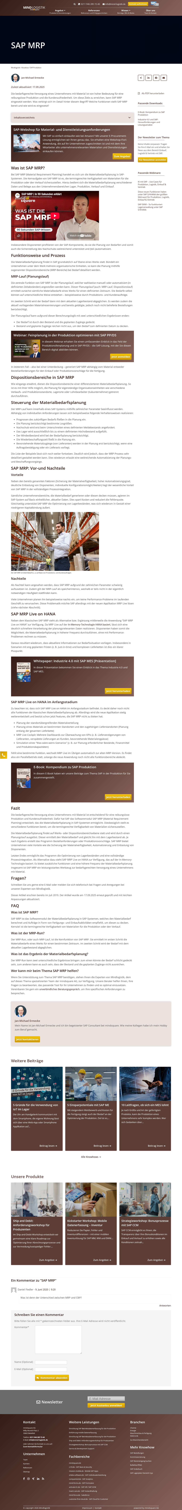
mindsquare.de (75, 1463)
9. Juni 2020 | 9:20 (45, 1289)
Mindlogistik (15, 68)
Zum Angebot (122, 156)
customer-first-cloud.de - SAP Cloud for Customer (88, 1499)
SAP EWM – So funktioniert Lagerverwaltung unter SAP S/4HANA (150, 207)
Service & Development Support (81, 1448)
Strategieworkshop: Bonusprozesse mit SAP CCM (88, 1444)
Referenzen (27, 1467)
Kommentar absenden (54, 1377)
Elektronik (134, 1436)
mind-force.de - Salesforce (79, 1495)
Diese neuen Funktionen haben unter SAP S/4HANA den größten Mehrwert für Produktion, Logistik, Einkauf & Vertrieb (153, 195)
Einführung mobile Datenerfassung (83, 1432)
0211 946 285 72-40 (90, 4)
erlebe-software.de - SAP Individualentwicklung (87, 1475)
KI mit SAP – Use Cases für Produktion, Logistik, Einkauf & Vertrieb (152, 184)
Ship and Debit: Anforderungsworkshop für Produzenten (91, 1440)
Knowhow (25, 68)
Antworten (165, 1305)
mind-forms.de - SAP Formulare (81, 1483)
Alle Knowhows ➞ (91, 1156)
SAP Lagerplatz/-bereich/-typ (141, 1473)
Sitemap (26, 1471)
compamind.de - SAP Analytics (81, 1479)
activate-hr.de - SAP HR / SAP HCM (82, 1487)
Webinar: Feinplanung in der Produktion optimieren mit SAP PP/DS (64, 335)
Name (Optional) (23, 1361)
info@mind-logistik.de (115, 4)
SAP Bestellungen (137, 1453)
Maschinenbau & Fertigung (140, 1433)
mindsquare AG (152, 1508)
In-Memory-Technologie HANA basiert (89, 624)
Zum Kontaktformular (33, 1446)
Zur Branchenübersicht (139, 1440)
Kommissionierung (137, 1457)
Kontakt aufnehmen (138, 4)
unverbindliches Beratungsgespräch (59, 989)
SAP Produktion (35, 68)
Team (25, 1459)
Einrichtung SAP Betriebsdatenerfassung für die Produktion (92, 1428)
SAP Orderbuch (136, 1469)
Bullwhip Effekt (136, 1465)
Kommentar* (21, 1327)
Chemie (133, 1428)
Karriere (26, 1463)
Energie (133, 1430)
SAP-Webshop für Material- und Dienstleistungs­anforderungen (61, 129)
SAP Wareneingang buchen (140, 1461)
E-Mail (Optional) (23, 1369)
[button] (72, 117)
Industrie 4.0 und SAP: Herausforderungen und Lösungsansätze (149, 122)
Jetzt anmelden (121, 356)
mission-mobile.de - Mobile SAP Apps (83, 1471)
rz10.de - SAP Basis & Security (80, 1467)
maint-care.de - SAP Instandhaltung (83, 1491)
